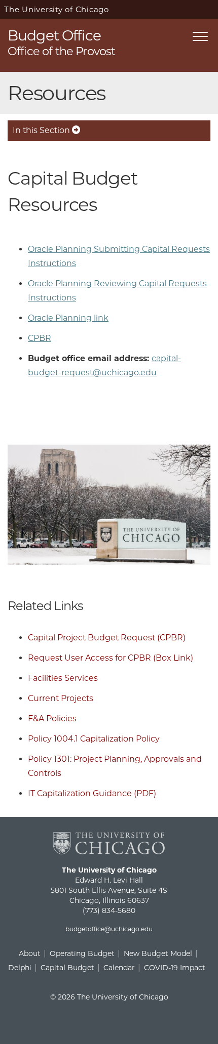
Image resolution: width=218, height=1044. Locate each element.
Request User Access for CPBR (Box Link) (110, 658)
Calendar (119, 967)
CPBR (39, 338)
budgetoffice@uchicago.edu (109, 929)
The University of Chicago (56, 9)
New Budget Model (158, 953)
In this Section (42, 130)
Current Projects (60, 698)
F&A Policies (52, 718)
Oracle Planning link (68, 318)
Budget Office (61, 42)
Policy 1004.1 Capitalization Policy (94, 739)
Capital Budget (67, 967)
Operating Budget (82, 953)
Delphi (19, 967)
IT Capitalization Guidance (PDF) (92, 793)
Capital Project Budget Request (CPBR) (107, 637)
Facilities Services (63, 678)
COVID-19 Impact (174, 967)
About (30, 953)
